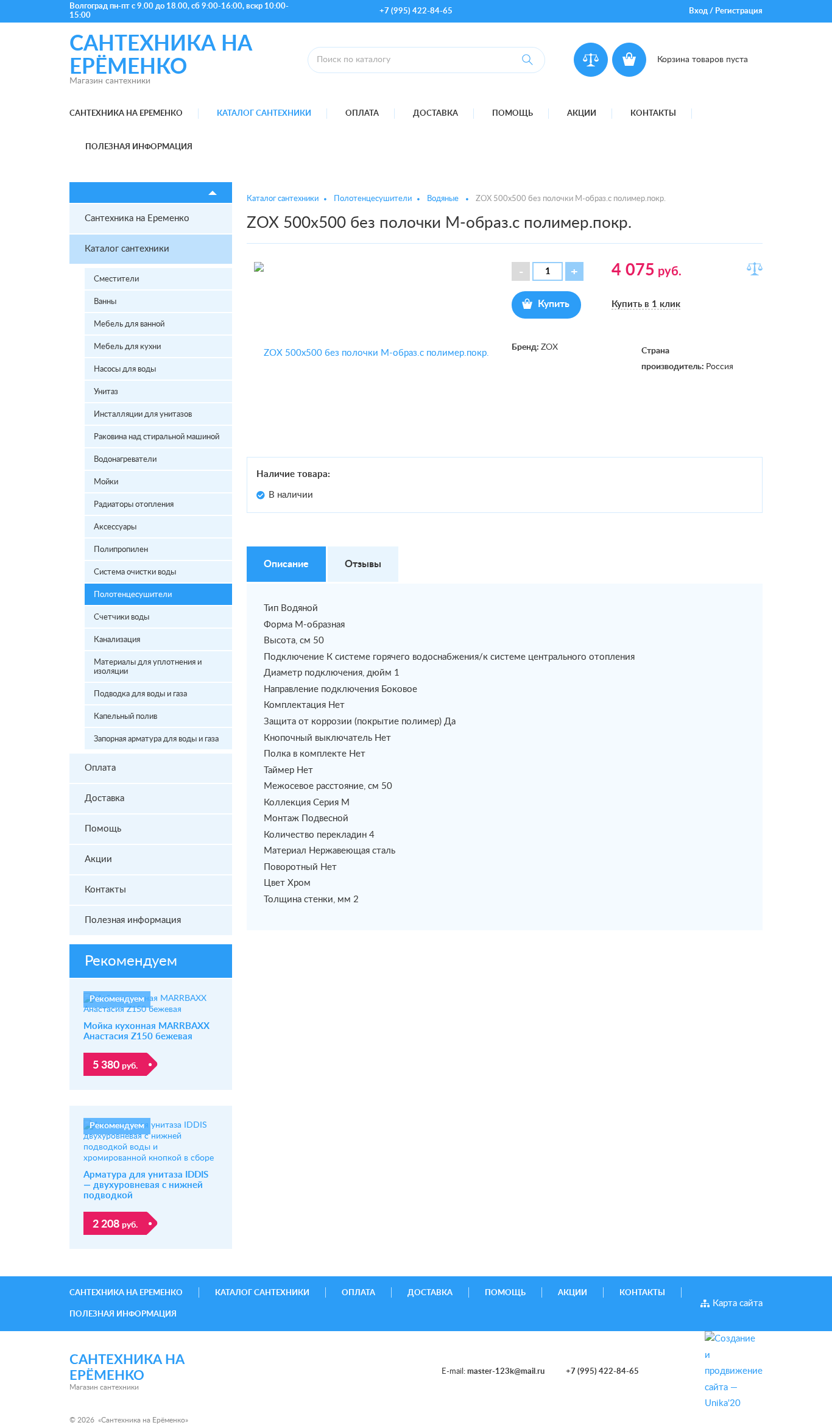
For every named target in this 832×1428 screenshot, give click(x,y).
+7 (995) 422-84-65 (416, 11)
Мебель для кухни (127, 347)
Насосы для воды (125, 369)
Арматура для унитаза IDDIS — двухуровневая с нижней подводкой (145, 1185)
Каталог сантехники (264, 114)
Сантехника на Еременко (126, 114)
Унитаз (106, 392)
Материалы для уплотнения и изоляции (148, 667)
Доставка (435, 114)
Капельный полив (125, 717)
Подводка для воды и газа (140, 694)
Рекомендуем (131, 961)
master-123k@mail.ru (506, 1372)
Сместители (116, 279)
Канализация (117, 640)
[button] (574, 271)
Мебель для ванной (129, 324)
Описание (286, 564)
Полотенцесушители (133, 595)
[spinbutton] (547, 271)
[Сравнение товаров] (591, 60)
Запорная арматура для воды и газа (156, 739)
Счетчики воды (121, 617)
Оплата (362, 114)
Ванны (105, 302)
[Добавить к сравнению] (755, 268)
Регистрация (739, 11)
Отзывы (363, 564)
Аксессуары (115, 527)
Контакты (653, 114)
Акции (581, 114)
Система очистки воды (135, 572)
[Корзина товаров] (629, 60)
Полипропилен (121, 550)
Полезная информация (138, 147)
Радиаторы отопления (134, 505)
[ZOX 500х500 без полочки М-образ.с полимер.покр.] (372, 353)
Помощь (512, 114)
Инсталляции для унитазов (143, 415)
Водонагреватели (125, 460)
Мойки (106, 482)
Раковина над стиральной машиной (156, 437)
